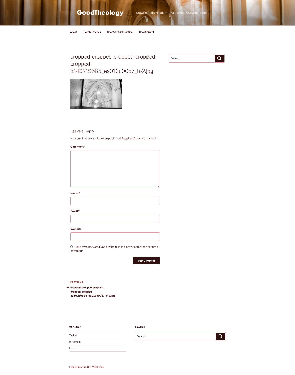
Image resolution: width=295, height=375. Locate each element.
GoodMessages (92, 31)
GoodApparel (146, 31)
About (73, 31)
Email (75, 211)
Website (75, 229)
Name (75, 193)
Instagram (75, 341)
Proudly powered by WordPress (86, 366)
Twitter (73, 335)
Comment (78, 146)
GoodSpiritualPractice (120, 31)
